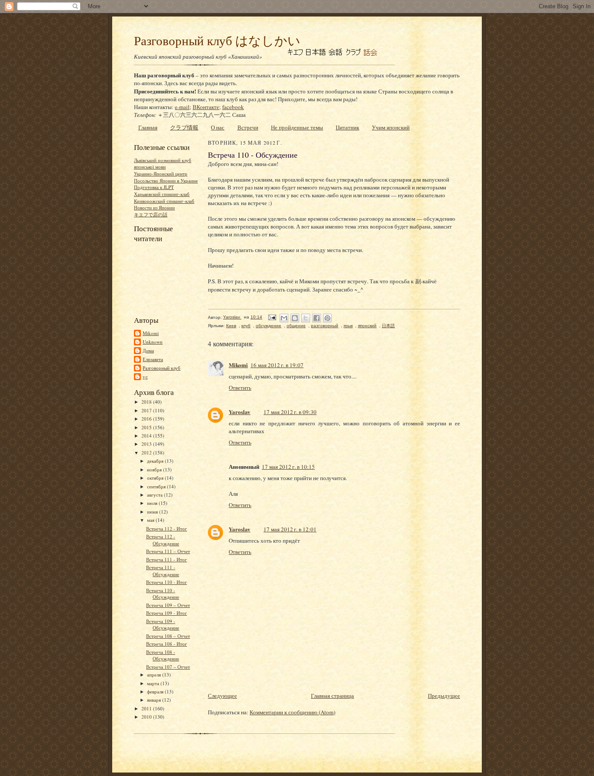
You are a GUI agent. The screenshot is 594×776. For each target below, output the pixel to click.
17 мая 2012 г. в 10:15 (288, 467)
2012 (147, 452)
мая (151, 520)
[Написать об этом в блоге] (294, 318)
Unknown (153, 341)
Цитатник (347, 127)
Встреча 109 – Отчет (168, 605)
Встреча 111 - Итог (166, 559)
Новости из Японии (154, 207)
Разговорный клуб (161, 368)
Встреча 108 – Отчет (168, 636)
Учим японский (391, 127)
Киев (231, 325)
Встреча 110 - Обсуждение (162, 593)
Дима (148, 350)
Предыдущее (444, 696)
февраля (156, 691)
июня (153, 511)
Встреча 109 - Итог (166, 613)
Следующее (222, 696)
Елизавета (153, 359)
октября (156, 477)
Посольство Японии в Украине (166, 180)
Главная (147, 127)
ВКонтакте (206, 107)
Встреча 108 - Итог (166, 643)
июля (153, 503)
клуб (245, 325)
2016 (147, 418)
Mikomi (151, 333)
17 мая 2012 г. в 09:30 (290, 412)
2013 (147, 444)
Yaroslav (239, 412)
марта (153, 683)
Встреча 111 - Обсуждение (162, 570)
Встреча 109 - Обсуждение (162, 624)
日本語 (388, 325)
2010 (147, 716)
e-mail (182, 107)
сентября (157, 486)
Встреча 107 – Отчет (168, 666)
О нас (217, 127)
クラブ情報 (184, 127)
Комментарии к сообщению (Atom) (292, 712)
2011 (147, 708)
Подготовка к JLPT (154, 187)
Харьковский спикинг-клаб (162, 194)
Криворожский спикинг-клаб (164, 201)
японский (367, 325)
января (154, 699)
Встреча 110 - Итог (166, 582)
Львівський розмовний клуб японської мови (162, 163)
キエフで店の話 (150, 214)
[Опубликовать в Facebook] (316, 318)
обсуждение (268, 325)
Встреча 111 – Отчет (168, 551)
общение (296, 325)
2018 (147, 401)
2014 (147, 435)
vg (145, 376)
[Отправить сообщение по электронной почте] (271, 317)
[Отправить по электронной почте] (284, 318)
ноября (155, 469)
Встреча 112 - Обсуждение (162, 540)
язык (348, 325)
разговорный (324, 325)
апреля (154, 674)
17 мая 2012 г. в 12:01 (290, 529)
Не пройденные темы (297, 127)
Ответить (240, 387)
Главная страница (332, 696)
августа (155, 494)
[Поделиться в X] (305, 318)
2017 (147, 410)
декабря (156, 461)
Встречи (247, 127)
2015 (147, 427)
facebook (233, 107)
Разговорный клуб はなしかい (217, 40)
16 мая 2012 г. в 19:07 (277, 365)
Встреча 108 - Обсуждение (162, 655)
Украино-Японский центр (160, 173)
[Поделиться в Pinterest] (327, 318)
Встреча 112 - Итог (166, 528)
